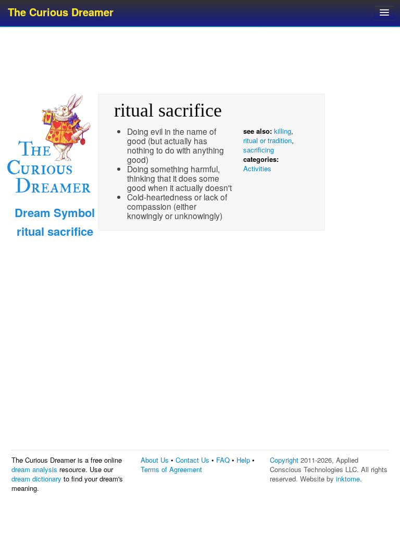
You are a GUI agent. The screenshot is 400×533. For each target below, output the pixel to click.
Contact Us (192, 460)
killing (282, 131)
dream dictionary (36, 479)
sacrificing (258, 150)
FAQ (223, 460)
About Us (155, 460)
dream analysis (34, 469)
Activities (257, 168)
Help (243, 460)
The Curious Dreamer (61, 11)
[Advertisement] (201, 59)
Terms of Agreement (171, 469)
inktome (348, 479)
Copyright (284, 460)
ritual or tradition (267, 140)
